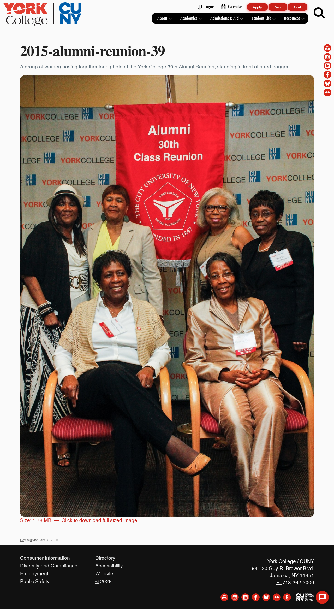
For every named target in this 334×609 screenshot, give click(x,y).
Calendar (235, 6)
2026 (103, 579)
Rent (297, 7)
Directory (105, 556)
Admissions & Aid (224, 18)
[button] (322, 597)
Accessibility (109, 564)
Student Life (261, 18)
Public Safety (35, 579)
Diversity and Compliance (48, 564)
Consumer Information (45, 556)
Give (278, 7)
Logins (209, 6)
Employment (34, 572)
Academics (188, 18)
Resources (292, 18)
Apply (257, 7)
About (162, 18)
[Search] (319, 13)
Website (104, 572)
